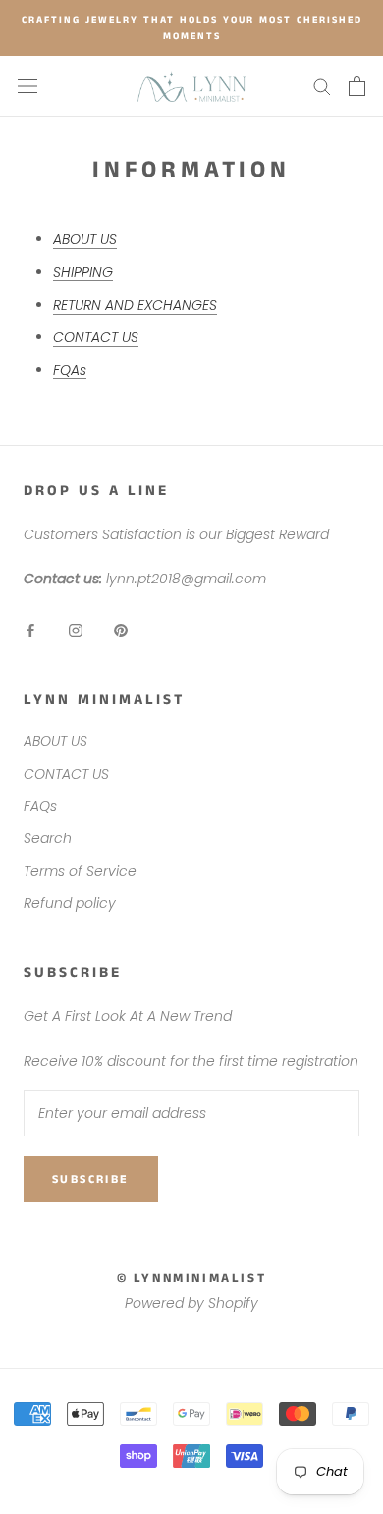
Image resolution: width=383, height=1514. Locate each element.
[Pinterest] (121, 630)
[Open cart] (357, 86)
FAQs (40, 806)
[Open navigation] (27, 85)
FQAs (69, 369)
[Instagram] (75, 630)
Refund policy (70, 903)
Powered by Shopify (191, 1303)
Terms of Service (80, 871)
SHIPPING (83, 271)
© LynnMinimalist (192, 1278)
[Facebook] (30, 630)
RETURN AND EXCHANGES (135, 305)
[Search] (322, 85)
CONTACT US (95, 337)
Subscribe (91, 1179)
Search (48, 838)
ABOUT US (85, 239)
